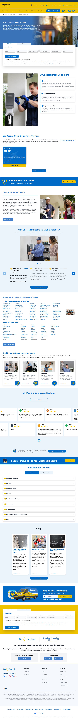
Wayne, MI (42, 319)
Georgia (23, 328)
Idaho (32, 328)
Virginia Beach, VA (34, 319)
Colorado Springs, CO (45, 305)
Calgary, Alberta (6, 305)
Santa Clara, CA (44, 316)
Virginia (4, 339)
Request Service (8, 219)
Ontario (4, 336)
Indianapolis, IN (43, 308)
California (23, 326)
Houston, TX (18, 308)
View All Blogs (38, 578)
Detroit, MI (32, 306)
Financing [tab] (42, 5)
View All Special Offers (67, 140)
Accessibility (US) (48, 709)
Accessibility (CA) (57, 709)
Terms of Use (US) (11, 709)
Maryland (53, 329)
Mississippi (43, 331)
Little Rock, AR (56, 310)
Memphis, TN (43, 311)
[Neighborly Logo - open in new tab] (4, 0)
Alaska (22, 324)
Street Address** (54, 48)
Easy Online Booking (40, 170)
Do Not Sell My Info (67, 709)
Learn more (6, 383)
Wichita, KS (55, 319)
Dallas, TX (5, 306)
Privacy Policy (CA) (39, 709)
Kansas (22, 329)
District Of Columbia (55, 326)
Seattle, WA (5, 317)
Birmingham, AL (56, 303)
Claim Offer (14, 165)
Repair (24, 373)
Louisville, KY (18, 311)
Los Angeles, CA (6, 311)
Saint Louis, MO (44, 314)
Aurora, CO (32, 303)
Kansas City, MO (18, 310)
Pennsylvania (34, 336)
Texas (32, 337)
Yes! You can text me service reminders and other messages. (18, 59)
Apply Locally (45, 682)
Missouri (52, 331)
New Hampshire (34, 332)
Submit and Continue (11, 56)
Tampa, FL (32, 317)
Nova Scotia (33, 334)
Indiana (52, 328)
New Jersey (43, 332)
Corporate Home (64, 682)
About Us (44, 674)
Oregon (23, 336)
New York (53, 332)
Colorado (33, 326)
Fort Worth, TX (6, 308)
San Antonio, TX (6, 316)
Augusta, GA (18, 303)
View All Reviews (39, 399)
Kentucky (33, 329)
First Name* (7, 48)
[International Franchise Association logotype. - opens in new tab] (5, 688)
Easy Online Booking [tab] (54, 10)
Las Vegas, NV (43, 310)
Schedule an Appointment (40, 287)
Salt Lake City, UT (57, 314)
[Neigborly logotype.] (51, 639)
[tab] (70, 5)
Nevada (23, 332)
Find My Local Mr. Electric (65, 596)
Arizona (43, 324)
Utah (42, 337)
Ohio (42, 334)
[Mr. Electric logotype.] (27, 639)
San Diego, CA (18, 316)
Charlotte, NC (33, 305)
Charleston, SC (18, 305)
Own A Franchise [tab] (58, 5)
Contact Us (44, 679)
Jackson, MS (6, 310)
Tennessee (23, 337)
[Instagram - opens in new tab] (10, 676)
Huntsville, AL (33, 308)
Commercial (24, 43)
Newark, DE (32, 313)
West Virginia (34, 339)
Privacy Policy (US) (29, 709)
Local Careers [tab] (35, 5)
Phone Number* (42, 48)
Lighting (62, 373)
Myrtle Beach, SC (19, 313)
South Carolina (44, 336)
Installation (44, 373)
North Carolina (24, 334)
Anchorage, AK (6, 303)
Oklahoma (53, 334)
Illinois (42, 328)
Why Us (44, 671)
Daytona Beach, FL (19, 306)
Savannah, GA (56, 316)
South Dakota (6, 337)
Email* (29, 48)
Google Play (59, 658)
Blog (61, 674)
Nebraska (5, 332)
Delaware (43, 326)
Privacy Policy (41, 61)
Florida (4, 328)
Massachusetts (6, 331)
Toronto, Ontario (44, 317)
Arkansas (53, 324)
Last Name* (18, 48)
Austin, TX (42, 303)
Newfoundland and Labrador (9, 334)
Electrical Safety (8, 373)
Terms (37, 61)
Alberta (32, 324)
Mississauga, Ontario (7, 313)
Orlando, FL (5, 314)
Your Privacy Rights (40, 713)
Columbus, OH (56, 305)
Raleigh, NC (32, 314)
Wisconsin (43, 339)
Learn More (70, 460)
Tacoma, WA (18, 317)
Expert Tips (63, 671)
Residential (10, 43)
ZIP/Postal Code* (66, 48)
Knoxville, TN (33, 310)
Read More (16, 573)
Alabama (5, 324)
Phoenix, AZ (17, 314)
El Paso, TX (55, 306)
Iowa (4, 329)
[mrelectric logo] (12, 669)
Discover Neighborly (23, 658)
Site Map (62, 679)
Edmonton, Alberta (44, 306)
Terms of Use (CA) (20, 709)
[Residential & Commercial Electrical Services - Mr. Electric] (6, 5)
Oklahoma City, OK (44, 313)
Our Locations (63, 677)
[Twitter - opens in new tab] (7, 676)
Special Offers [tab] (50, 5)
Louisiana (43, 329)
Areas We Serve (64, 685)
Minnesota (33, 331)
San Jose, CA (33, 316)
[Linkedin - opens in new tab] (13, 676)
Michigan (23, 331)
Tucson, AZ (55, 317)
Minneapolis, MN (57, 311)
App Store (49, 658)
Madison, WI (32, 311)
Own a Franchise (46, 677)
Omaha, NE (55, 313)
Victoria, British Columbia (21, 319)
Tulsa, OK (5, 319)
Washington (24, 339)
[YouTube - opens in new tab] (15, 676)
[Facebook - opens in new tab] (4, 676)
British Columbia (6, 326)
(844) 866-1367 (56, 599)
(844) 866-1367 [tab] (69, 11)
